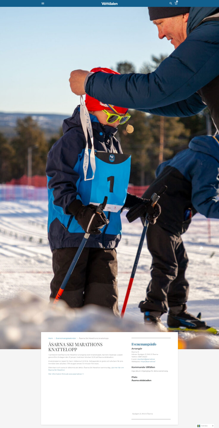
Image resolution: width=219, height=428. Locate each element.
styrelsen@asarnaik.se (146, 359)
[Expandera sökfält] (171, 3)
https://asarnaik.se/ (148, 361)
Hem (50, 338)
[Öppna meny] (42, 3)
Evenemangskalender (66, 338)
